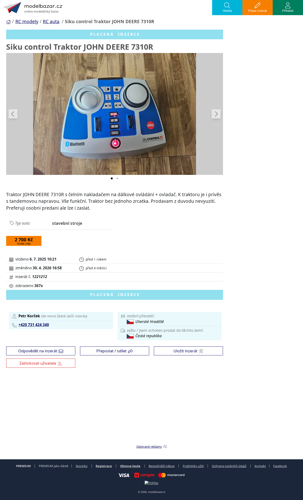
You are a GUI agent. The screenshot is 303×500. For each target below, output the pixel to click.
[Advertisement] (151, 408)
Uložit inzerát (185, 351)
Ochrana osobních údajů (229, 466)
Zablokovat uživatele (37, 363)
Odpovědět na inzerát (37, 351)
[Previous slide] (13, 113)
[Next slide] (216, 113)
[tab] (112, 178)
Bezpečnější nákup (162, 466)
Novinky (82, 466)
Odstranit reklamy (149, 446)
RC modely (26, 21)
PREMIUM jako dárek (53, 466)
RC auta (51, 21)
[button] (227, 7)
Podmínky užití (193, 466)
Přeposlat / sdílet (111, 351)
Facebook (280, 466)
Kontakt (260, 466)
